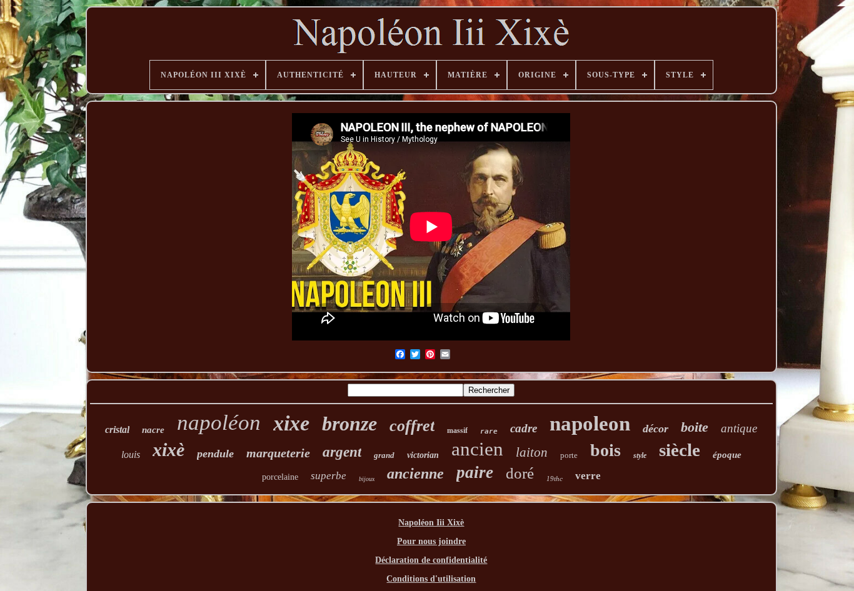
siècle (679, 450)
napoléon (219, 422)
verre (588, 476)
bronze (349, 423)
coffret (412, 426)
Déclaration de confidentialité (431, 560)
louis (130, 454)
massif (457, 430)
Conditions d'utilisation (431, 579)
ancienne (415, 473)
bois (605, 450)
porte (569, 455)
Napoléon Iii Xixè (431, 522)
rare (489, 431)
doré (520, 473)
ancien (477, 449)
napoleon (590, 423)
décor (655, 428)
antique (739, 428)
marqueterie (278, 453)
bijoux (366, 478)
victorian (423, 455)
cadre (523, 428)
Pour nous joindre (431, 541)
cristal (117, 429)
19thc (554, 478)
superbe (328, 476)
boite (694, 427)
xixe (291, 423)
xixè (168, 449)
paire (474, 472)
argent (342, 452)
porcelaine (280, 477)
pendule (215, 453)
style (639, 455)
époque (727, 455)
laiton (532, 452)
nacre (153, 430)
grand (384, 455)
